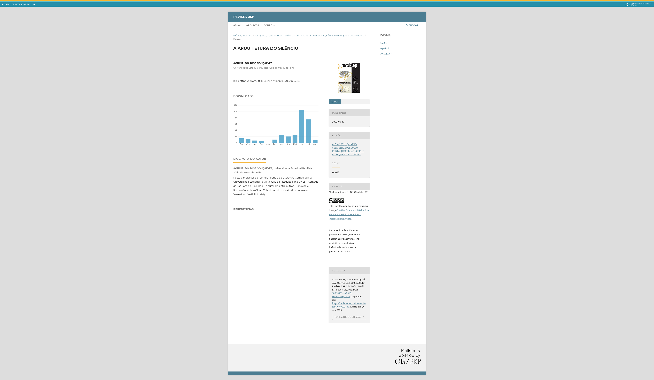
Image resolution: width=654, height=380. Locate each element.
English (384, 43)
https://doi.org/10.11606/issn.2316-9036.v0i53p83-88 (270, 81)
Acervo (247, 35)
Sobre (268, 25)
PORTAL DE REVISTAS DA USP (18, 4)
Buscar (413, 25)
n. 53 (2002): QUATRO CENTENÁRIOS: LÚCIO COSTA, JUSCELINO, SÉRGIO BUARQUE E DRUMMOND (309, 35)
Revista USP (243, 17)
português (386, 53)
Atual (237, 25)
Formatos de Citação (348, 317)
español (384, 48)
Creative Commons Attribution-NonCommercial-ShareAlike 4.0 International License (349, 214)
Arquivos (252, 25)
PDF (336, 101)
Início (237, 35)
